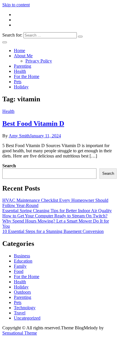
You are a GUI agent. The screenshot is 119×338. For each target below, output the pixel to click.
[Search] (80, 36)
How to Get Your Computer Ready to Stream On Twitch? (54, 215)
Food (18, 271)
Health (20, 71)
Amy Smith (19, 135)
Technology (25, 307)
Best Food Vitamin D (33, 123)
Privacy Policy (38, 60)
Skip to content (16, 4)
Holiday (21, 86)
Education (23, 261)
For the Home (26, 76)
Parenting (22, 66)
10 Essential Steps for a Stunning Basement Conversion (53, 231)
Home (19, 50)
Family (20, 266)
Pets (17, 81)
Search (9, 165)
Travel (19, 312)
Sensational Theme (19, 333)
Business (22, 255)
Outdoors (22, 292)
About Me (23, 55)
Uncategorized (27, 318)
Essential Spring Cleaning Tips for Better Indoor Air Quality (57, 210)
